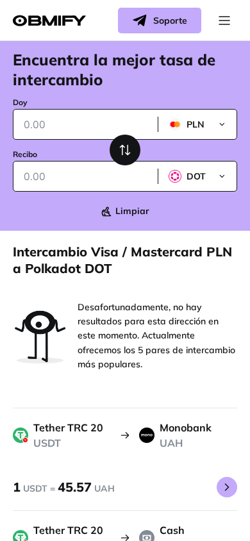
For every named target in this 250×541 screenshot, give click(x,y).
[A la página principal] (49, 20)
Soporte (170, 20)
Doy (20, 102)
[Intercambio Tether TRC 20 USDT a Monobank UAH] (227, 487)
